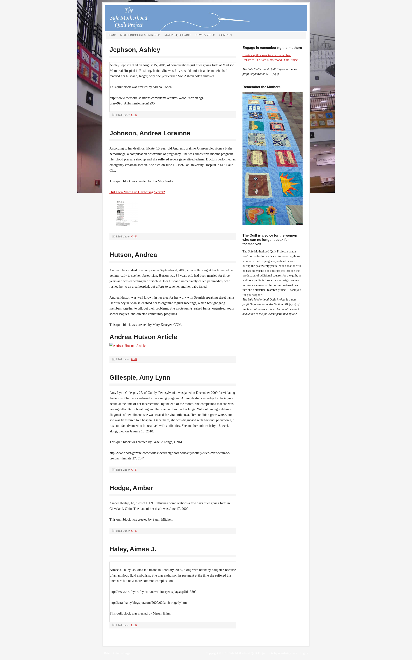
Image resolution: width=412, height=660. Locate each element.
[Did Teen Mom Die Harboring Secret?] (126, 214)
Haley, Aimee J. (132, 549)
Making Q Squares (177, 35)
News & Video (205, 35)
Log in (304, 653)
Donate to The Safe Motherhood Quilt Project (270, 60)
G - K (134, 114)
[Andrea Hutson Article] (129, 346)
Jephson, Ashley (134, 49)
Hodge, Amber (131, 487)
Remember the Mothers (153, 18)
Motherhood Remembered (140, 35)
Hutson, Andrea (133, 254)
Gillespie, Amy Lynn (139, 377)
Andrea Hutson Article (143, 336)
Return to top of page (117, 653)
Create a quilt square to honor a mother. (266, 55)
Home (112, 35)
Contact (225, 35)
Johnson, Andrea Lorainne (149, 133)
